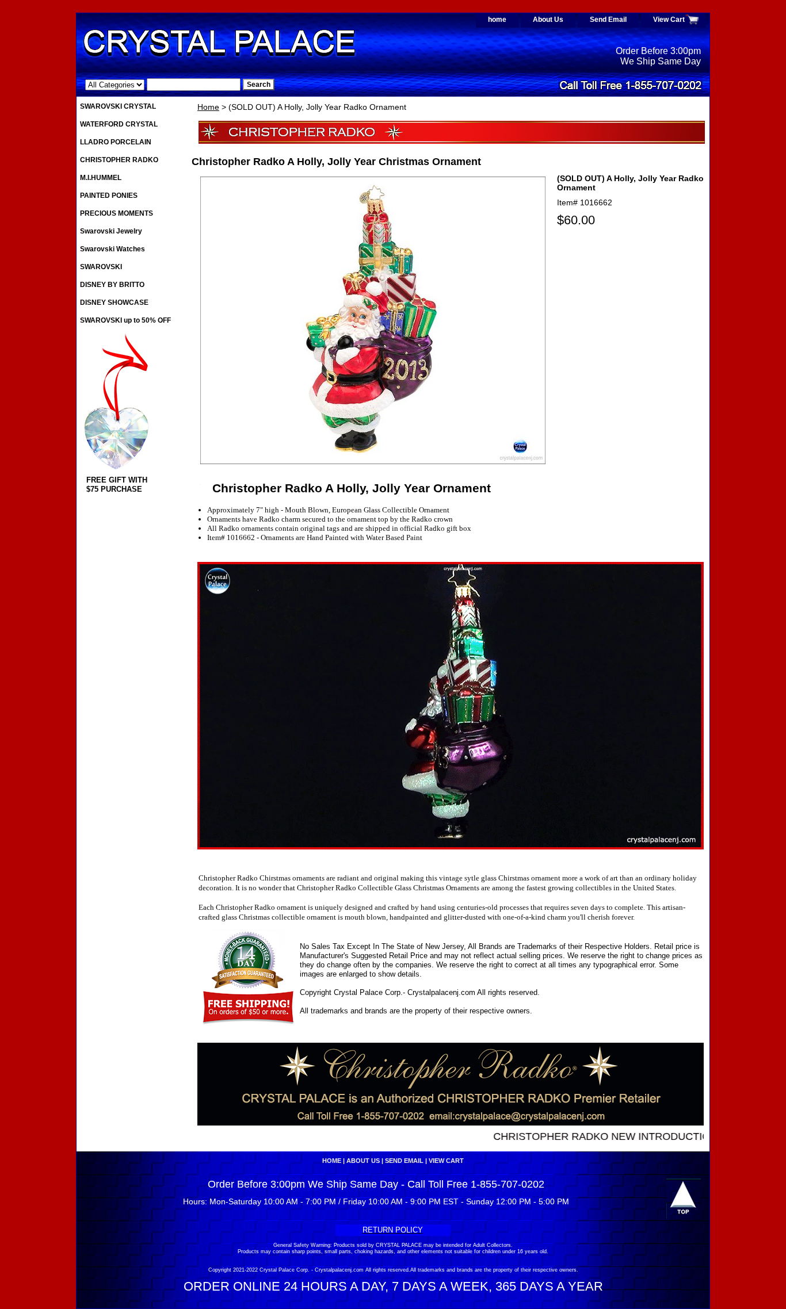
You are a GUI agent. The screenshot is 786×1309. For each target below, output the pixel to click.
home (497, 20)
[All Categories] (163, 85)
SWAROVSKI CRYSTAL (118, 106)
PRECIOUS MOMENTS (116, 213)
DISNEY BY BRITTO (112, 285)
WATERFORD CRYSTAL (119, 124)
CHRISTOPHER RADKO (119, 160)
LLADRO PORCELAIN (115, 142)
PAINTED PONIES (109, 196)
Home (208, 107)
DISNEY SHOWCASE (114, 302)
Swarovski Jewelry (111, 231)
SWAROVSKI (101, 267)
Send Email (608, 20)
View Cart (669, 20)
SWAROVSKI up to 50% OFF (125, 320)
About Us (548, 20)
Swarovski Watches (112, 249)
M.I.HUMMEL (100, 178)
